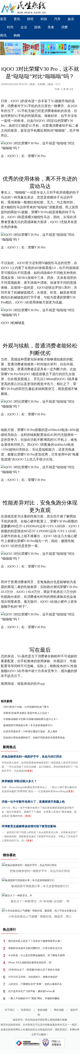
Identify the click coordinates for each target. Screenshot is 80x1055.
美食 (51, 27)
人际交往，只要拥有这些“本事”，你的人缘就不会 (35, 984)
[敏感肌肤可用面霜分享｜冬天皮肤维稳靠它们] (28, 880)
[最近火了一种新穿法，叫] (17, 895)
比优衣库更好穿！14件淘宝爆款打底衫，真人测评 (30, 731)
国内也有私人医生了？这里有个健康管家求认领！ (35, 941)
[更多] (29, 770)
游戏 (37, 27)
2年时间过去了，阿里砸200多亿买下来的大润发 (34, 969)
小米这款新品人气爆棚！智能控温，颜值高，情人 (40, 916)
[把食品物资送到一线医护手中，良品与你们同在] (29, 865)
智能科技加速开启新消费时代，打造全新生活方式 (35, 948)
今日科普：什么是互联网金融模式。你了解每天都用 (36, 955)
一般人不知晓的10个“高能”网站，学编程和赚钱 (33, 998)
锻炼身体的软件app (31, 683)
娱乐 (71, 19)
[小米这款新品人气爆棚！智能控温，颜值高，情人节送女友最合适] (39, 910)
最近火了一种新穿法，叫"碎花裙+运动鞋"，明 (40, 901)
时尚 (10, 27)
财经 (30, 19)
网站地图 (59, 1009)
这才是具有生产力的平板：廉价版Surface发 (31, 991)
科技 (44, 19)
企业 (24, 27)
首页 (3, 19)
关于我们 (10, 1009)
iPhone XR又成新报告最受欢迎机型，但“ (30, 962)
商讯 (3, 35)
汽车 (57, 19)
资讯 (17, 19)
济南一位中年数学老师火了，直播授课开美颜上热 (33, 801)
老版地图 (42, 1009)
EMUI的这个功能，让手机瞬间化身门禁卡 (26, 706)
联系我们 (26, 1009)
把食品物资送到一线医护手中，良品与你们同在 (32, 756)
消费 (64, 27)
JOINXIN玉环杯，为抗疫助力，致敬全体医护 (33, 976)
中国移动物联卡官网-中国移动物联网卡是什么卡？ (30, 719)
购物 (17, 35)
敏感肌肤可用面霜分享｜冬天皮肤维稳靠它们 (28, 725)
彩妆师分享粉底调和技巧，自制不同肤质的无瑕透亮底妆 (34, 737)
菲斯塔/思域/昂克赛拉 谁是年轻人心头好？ (26, 713)
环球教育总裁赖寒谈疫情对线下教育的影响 (29, 826)
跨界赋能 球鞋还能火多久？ (19, 781)
